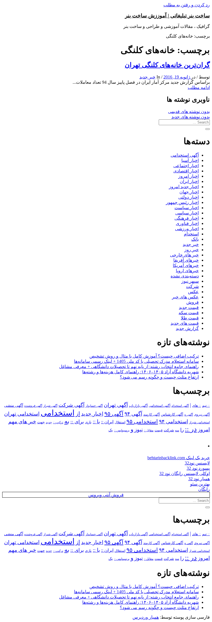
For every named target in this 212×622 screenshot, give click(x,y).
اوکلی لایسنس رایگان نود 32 (184, 473)
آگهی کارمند (151, 414)
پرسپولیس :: (121, 430)
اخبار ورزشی (187, 228)
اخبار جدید (92, 414)
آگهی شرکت (71, 405)
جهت (41, 422)
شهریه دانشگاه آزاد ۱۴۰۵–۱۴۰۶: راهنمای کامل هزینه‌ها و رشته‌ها (140, 371)
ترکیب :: (58, 422)
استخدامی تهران (21, 414)
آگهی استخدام (180, 405)
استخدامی (58, 412)
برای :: (77, 421)
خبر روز (191, 249)
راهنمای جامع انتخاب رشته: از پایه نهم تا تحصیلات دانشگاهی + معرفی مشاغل (129, 366)
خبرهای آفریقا (186, 260)
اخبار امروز (188, 176)
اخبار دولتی (188, 197)
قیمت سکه (189, 312)
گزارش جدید (187, 328)
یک (110, 430)
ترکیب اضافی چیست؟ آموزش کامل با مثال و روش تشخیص (144, 356)
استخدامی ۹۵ (142, 421)
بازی (88, 422)
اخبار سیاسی (187, 213)
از (78, 414)
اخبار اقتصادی (186, 171)
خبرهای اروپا (187, 270)
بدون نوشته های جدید (190, 116)
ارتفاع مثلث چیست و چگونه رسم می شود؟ (159, 377)
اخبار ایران (189, 181)
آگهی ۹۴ (133, 414)
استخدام (191, 234)
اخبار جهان (189, 192)
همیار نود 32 (199, 478)
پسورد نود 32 (198, 468)
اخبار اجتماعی (186, 165)
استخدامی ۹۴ (173, 421)
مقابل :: (148, 430)
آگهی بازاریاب (138, 406)
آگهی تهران (116, 405)
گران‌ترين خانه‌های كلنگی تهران (167, 65)
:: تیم (206, 406)
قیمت (159, 430)
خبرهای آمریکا (186, 265)
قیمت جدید (189, 307)
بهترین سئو (200, 484)
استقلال (120, 422)
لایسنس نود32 (197, 463)
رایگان (204, 489)
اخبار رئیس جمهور (182, 202)
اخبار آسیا (190, 160)
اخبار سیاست (186, 207)
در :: (191, 429)
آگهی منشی (13, 405)
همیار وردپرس (145, 617)
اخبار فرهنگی (186, 218)
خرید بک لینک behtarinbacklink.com (178, 457)
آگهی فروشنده (33, 405)
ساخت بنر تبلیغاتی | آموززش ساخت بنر (167, 16)
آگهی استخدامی (185, 155)
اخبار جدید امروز (184, 186)
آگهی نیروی (202, 414)
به (66, 421)
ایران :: (107, 421)
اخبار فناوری (187, 223)
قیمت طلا (190, 318)
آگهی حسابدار (94, 405)
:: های (196, 406)
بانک (195, 239)
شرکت (192, 286)
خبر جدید (147, 77)
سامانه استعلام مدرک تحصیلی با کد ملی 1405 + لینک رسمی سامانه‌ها (136, 361)
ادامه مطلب (199, 87)
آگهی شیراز (50, 405)
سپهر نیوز (190, 281)
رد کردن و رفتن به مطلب (186, 4)
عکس (193, 291)
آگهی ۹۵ (113, 414)
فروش (192, 302)
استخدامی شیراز (199, 422)
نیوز (138, 429)
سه (177, 430)
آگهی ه (188, 414)
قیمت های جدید (185, 323)
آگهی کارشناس (172, 414)
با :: (96, 421)
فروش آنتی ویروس (106, 494)
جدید (49, 422)
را (182, 429)
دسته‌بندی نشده (185, 276)
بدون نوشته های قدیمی (189, 111)
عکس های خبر (185, 297)
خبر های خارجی (184, 255)
